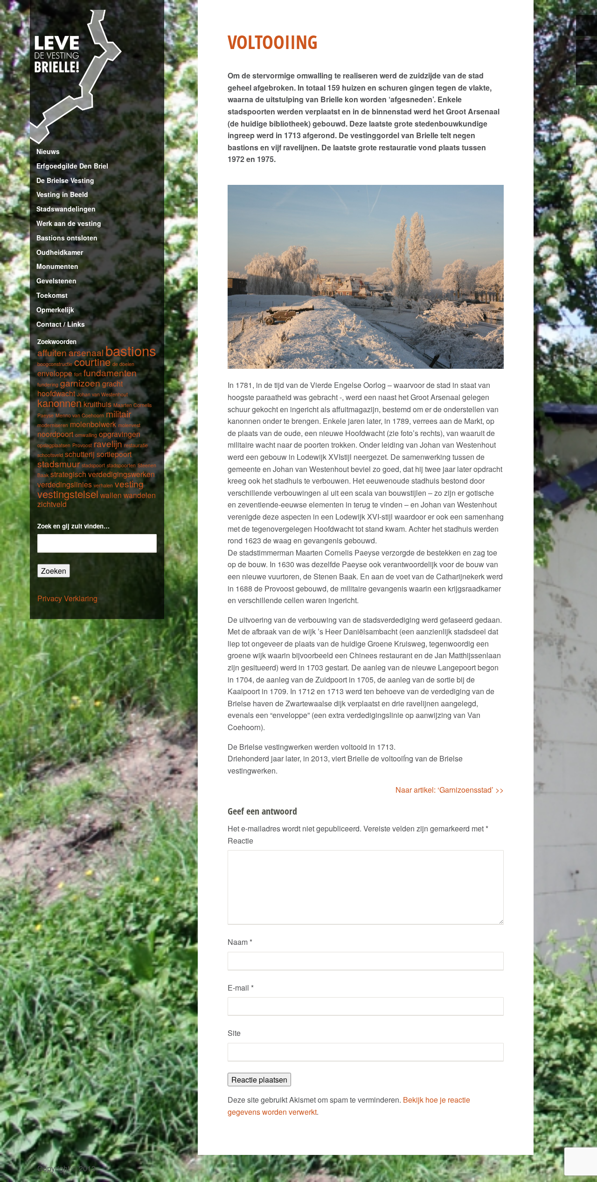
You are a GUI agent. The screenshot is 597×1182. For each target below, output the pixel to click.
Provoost (82, 445)
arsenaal (86, 352)
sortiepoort (114, 454)
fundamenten (110, 372)
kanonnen (59, 402)
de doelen (123, 363)
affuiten (52, 352)
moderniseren (52, 425)
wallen (111, 495)
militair (118, 413)
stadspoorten (121, 465)
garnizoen (80, 382)
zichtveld (52, 504)
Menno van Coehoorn (80, 415)
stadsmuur (58, 463)
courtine (92, 361)
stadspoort (93, 465)
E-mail (241, 987)
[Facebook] (586, 50)
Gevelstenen (56, 280)
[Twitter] (586, 25)
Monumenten (57, 266)
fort (78, 374)
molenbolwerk (93, 424)
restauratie (136, 445)
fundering (47, 384)
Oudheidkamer (59, 252)
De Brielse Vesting (65, 180)
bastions (130, 350)
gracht (112, 383)
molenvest (129, 425)
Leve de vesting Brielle (97, 77)
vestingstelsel (67, 493)
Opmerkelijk (55, 309)
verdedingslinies (64, 484)
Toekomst (52, 295)
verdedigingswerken (121, 474)
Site (234, 1032)
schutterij (80, 454)
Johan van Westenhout (102, 394)
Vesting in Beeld (62, 194)
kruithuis (97, 404)
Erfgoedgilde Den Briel (72, 165)
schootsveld (50, 454)
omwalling (86, 434)
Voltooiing (273, 42)
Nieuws (48, 151)
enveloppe (54, 373)
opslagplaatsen (53, 445)
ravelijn (108, 443)
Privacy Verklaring (67, 598)
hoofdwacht (56, 393)
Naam (240, 941)
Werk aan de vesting (68, 223)
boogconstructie (54, 363)
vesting (129, 483)
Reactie (240, 840)
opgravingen (119, 434)
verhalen (103, 485)
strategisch (68, 474)
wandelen (140, 495)
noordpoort (55, 434)
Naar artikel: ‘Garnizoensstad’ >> (450, 789)
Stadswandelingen (66, 208)
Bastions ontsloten (66, 237)
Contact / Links (60, 324)
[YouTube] (586, 74)
